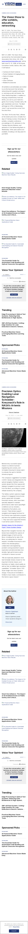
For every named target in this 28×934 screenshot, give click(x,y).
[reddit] (16, 49)
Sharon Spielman (14, 412)
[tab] (6, 274)
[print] (25, 49)
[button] (3, 4)
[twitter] (14, 49)
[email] (19, 49)
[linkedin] (11, 49)
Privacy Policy (16, 926)
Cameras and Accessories (9, 13)
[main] (14, 927)
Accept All (14, 930)
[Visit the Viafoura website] (22, 281)
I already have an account (14, 297)
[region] (14, 278)
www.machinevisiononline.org (11, 61)
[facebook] (8, 49)
